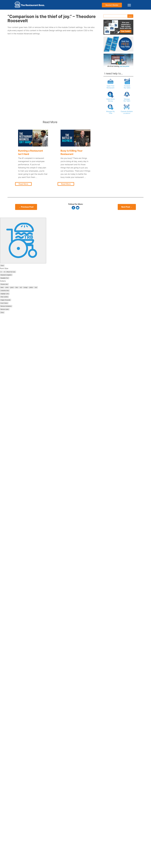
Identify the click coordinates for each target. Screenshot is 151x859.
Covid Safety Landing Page (12, 415)
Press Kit (4, 515)
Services (4, 666)
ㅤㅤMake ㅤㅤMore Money (110, 100)
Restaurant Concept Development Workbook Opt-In (23, 418)
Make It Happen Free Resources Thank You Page (21, 734)
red (21, 287)
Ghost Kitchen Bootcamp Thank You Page (18, 566)
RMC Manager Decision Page (12, 603)
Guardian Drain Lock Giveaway (13, 456)
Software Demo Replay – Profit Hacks (16, 691)
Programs (4, 525)
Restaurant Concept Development (15, 856)
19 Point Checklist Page (10, 322)
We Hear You (5, 841)
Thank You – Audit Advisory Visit (14, 659)
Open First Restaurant (110, 87)
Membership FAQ (7, 481)
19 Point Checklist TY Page (12, 325)
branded (3, 356)
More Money (5, 487)
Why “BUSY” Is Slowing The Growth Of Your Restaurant (24, 847)
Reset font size (11, 271)
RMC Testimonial (7, 797)
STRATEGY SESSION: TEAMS (13, 656)
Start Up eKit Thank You (10, 819)
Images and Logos (8, 465)
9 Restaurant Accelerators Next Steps (16, 331)
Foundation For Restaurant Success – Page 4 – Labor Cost (25, 437)
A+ (5, 271)
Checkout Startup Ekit (9, 384)
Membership (5, 472)
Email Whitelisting (8, 428)
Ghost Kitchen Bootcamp (11, 775)
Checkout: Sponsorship (10, 378)
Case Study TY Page (9, 372)
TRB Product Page (8, 828)
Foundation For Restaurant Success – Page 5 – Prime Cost (25, 440)
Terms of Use (6, 725)
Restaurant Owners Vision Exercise (15, 537)
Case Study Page (7, 368)
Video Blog (5, 838)
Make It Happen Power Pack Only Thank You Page (22, 584)
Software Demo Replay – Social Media (16, 697)
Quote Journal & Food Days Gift (14, 528)
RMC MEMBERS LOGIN (10, 544)
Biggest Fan (5, 350)
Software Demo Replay (10, 681)
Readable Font (4, 278)
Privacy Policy (6, 519)
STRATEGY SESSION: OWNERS (14, 653)
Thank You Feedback (9, 753)
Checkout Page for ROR (10, 556)
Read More (23, 184)
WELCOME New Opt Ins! (10, 844)
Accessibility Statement (10, 343)
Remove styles (5, 309)
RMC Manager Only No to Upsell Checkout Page (21, 616)
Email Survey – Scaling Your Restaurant (17, 425)
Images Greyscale (5, 300)
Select (3, 644)
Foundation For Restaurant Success (15, 431)
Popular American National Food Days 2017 (19, 506)
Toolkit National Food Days (12, 769)
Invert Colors (4, 303)
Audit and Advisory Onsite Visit (13, 347)
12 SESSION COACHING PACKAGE (15, 553)
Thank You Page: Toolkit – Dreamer (15, 744)
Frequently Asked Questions (12, 450)
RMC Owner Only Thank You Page (15, 628)
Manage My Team (127, 100)
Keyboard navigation (6, 275)
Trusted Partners (7, 831)
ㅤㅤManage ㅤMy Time (110, 112)
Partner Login (6, 490)
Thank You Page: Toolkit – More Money (17, 747)
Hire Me (3, 462)
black (2, 287)
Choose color (4, 284)
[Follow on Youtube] (77, 207)
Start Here (4, 713)
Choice (3, 637)
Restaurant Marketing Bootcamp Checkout (19, 594)
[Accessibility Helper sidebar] (23, 240)
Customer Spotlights (9, 400)
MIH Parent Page (7, 569)
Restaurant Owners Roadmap (13, 806)
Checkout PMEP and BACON (12, 381)
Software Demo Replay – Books (14, 684)
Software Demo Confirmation (13, 678)
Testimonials (5, 728)
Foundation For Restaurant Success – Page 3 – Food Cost (25, 434)
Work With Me (6, 850)
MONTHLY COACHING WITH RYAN (15, 590)
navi (36, 287)
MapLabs (4, 362)
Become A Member (112, 5)
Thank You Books (7, 738)
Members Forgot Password (12, 469)
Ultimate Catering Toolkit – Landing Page (18, 835)
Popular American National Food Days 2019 (19, 512)
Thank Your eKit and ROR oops (13, 763)
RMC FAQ (4, 794)
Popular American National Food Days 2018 (19, 509)
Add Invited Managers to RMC (13, 784)
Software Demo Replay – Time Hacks (16, 700)
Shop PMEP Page (7, 669)
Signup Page (5, 503)
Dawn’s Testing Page (9, 403)
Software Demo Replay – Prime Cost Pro (17, 687)
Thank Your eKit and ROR (11, 759)
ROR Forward (6, 547)
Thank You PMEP (7, 756)
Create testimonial (8, 788)
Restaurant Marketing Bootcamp (14, 803)
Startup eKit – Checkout (10, 647)
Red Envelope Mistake (9, 531)
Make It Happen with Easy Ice (13, 359)
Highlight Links (5, 293)
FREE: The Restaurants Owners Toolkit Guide (19, 443)
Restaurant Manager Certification (14, 781)
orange (25, 287)
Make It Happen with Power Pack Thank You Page (22, 587)
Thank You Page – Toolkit (11, 741)
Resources (4, 534)
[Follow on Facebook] (73, 207)
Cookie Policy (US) (8, 397)
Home (2, 318)
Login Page (5, 497)
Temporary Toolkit (8, 719)
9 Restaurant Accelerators (11, 328)
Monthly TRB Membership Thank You (16, 478)
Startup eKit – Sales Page (11, 822)
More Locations (7, 484)
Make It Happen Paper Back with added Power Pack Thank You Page (30, 578)
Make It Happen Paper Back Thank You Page (19, 572)
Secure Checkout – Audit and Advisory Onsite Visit (22, 631)
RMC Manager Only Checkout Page (15, 612)
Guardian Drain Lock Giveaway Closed (17, 459)
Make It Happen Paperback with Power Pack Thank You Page (27, 581)
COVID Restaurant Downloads (13, 412)
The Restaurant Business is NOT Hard (16, 766)
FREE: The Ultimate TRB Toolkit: (14, 447)
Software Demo (7, 675)
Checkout (4, 375)
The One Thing (6, 663)
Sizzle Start (5, 634)
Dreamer (4, 422)
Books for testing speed (10, 365)
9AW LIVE (4, 337)
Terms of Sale (6, 722)
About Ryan (5, 340)
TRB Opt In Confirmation (11, 825)
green (12, 287)
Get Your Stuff (6, 453)
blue (17, 287)
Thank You (4, 731)
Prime (2, 641)
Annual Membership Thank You (13, 475)
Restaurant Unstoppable (10, 540)
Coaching (4, 390)
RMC (2, 600)
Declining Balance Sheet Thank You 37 (17, 406)
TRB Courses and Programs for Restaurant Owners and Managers (29, 772)
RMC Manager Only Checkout (13, 606)
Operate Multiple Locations (127, 112)
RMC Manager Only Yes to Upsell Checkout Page (21, 619)
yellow (31, 287)
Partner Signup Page (9, 494)
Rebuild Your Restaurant (10, 500)
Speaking (4, 706)
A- (1, 271)
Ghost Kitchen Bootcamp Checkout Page (18, 562)
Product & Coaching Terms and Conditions (18, 522)
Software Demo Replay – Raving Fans (16, 694)
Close (2, 265)
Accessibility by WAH (9, 315)
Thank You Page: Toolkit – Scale (14, 750)
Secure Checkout (7, 550)
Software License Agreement (13, 703)
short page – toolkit (8, 672)
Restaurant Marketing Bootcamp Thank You (19, 597)
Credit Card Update (8, 559)
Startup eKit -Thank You (10, 650)
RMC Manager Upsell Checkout (13, 622)
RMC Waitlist (5, 800)
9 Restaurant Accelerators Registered (16, 334)
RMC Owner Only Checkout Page (14, 625)
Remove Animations (6, 306)
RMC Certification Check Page (13, 791)
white (6, 287)
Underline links (5, 290)
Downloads (5, 409)
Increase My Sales (127, 87)
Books (3, 353)
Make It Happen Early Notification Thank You (20, 853)
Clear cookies (4, 296)
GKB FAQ (4, 778)
